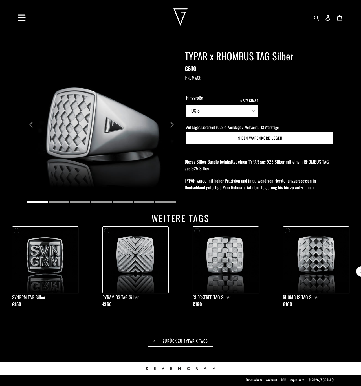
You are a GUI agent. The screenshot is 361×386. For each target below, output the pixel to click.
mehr (311, 187)
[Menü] (22, 15)
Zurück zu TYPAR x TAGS (185, 341)
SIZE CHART (250, 100)
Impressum (297, 380)
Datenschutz (254, 380)
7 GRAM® (327, 380)
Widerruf (271, 380)
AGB (283, 380)
